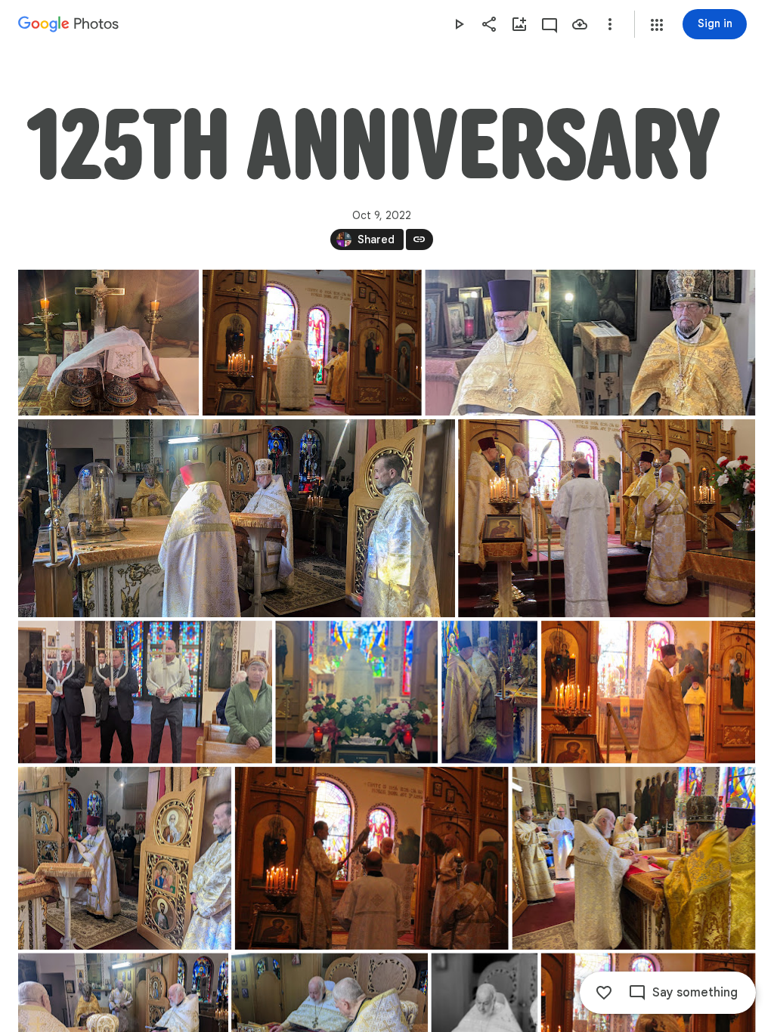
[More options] (610, 24)
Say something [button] (695, 992)
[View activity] (549, 24)
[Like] (604, 993)
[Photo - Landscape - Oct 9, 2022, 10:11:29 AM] (606, 518)
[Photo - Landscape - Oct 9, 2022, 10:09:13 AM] (312, 343)
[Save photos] (580, 24)
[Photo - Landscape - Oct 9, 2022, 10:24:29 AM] (372, 858)
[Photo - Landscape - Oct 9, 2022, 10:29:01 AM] (634, 858)
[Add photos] (519, 24)
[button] (657, 25)
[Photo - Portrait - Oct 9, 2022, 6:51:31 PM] (489, 692)
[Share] (489, 24)
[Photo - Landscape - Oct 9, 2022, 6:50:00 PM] (145, 692)
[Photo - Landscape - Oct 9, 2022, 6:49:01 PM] (108, 343)
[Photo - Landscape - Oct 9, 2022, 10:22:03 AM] (648, 692)
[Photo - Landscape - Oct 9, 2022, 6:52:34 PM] (124, 858)
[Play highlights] (459, 24)
